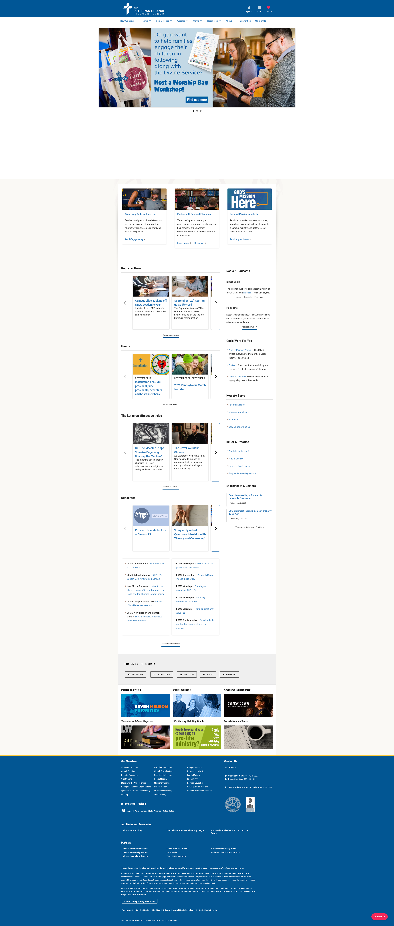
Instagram (163, 674)
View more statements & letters (249, 527)
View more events (171, 404)
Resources (212, 21)
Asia (137, 811)
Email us (232, 767)
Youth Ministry (160, 794)
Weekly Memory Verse (240, 350)
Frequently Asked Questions (242, 473)
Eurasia (144, 811)
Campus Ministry (194, 767)
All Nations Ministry (129, 767)
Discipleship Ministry (163, 767)
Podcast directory (249, 327)
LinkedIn (231, 674)
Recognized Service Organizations (136, 787)
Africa (130, 811)
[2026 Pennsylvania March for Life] (190, 364)
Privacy (166, 910)
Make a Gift (260, 21)
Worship (181, 21)
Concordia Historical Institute (135, 849)
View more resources (170, 643)
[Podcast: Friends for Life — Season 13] (151, 515)
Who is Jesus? (236, 458)
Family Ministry (193, 775)
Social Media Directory (209, 910)
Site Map (156, 910)
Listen (238, 297)
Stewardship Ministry (163, 791)
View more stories (171, 335)
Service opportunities (239, 427)
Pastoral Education (195, 783)
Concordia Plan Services (178, 849)
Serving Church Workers (197, 787)
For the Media (142, 910)
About (229, 21)
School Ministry (160, 787)
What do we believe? (239, 451)
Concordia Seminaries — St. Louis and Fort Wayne (230, 831)
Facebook (138, 674)
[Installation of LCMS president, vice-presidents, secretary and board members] (151, 364)
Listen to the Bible (237, 376)
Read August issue (239, 239)
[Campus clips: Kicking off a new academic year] (151, 286)
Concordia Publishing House (224, 849)
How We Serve (127, 21)
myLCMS (250, 11)
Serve (196, 21)
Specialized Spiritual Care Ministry (135, 791)
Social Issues (162, 21)
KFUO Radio (172, 852)
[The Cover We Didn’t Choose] (190, 433)
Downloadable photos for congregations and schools (195, 624)
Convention (245, 21)
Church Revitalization (163, 771)
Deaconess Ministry (195, 771)
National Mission (237, 405)
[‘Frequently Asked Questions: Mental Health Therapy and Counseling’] (190, 515)
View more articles (171, 486)
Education (234, 419)
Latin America (155, 811)
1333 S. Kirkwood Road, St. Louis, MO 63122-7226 (250, 787)
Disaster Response (129, 775)
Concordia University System (134, 852)
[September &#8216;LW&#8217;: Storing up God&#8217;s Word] (190, 286)
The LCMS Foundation (176, 856)
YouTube (189, 674)
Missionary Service (162, 783)
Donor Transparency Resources (139, 901)
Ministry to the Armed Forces (133, 783)
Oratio (232, 365)
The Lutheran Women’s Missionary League (185, 830)
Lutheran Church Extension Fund (225, 852)
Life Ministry (192, 779)
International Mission (239, 412)
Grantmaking (126, 779)
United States (168, 811)
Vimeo (210, 674)
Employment (127, 910)
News (145, 21)
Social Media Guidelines (184, 910)
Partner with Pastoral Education (194, 214)
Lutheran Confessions (239, 466)
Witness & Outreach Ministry (199, 791)
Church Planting (128, 771)
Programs (259, 297)
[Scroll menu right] (216, 303)
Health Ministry (160, 779)
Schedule (248, 297)
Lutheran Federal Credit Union (135, 856)
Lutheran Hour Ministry (132, 830)
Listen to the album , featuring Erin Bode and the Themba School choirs (146, 590)
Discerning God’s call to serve (140, 214)
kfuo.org (247, 292)
